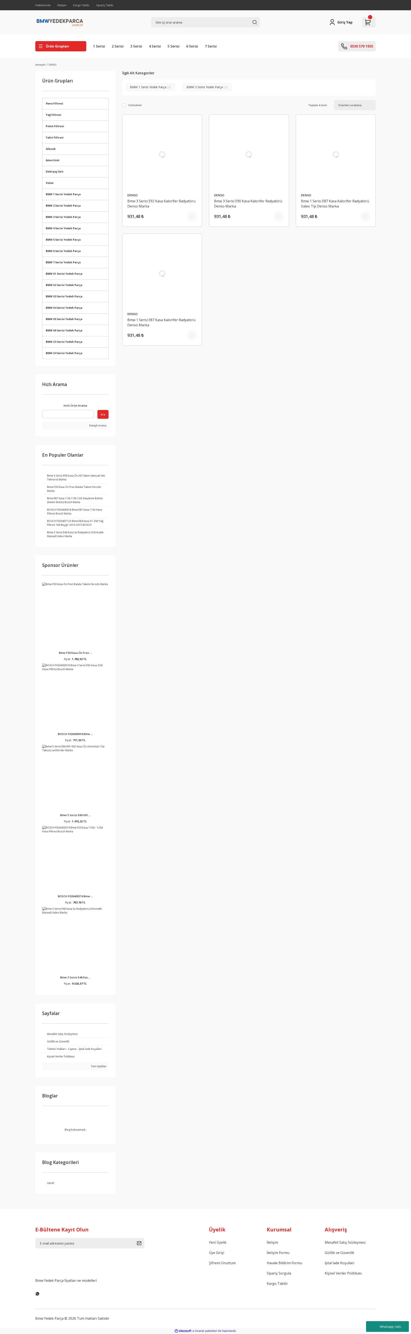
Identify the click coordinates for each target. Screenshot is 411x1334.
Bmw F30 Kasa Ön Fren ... (75, 653)
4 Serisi (155, 46)
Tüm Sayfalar (98, 1066)
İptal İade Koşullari (339, 1263)
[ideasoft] (183, 1331)
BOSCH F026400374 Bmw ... (75, 896)
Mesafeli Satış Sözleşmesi (345, 1242)
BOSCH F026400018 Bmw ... (75, 734)
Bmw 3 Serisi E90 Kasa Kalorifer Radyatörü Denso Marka (248, 204)
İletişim (61, 5)
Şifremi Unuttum (222, 1263)
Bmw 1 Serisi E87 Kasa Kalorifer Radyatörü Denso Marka (161, 322)
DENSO (53, 64)
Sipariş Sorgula (279, 1273)
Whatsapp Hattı (390, 1327)
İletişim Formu (278, 1252)
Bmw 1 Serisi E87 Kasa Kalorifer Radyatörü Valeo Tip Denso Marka (335, 204)
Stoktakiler (135, 105)
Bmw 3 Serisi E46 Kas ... (75, 977)
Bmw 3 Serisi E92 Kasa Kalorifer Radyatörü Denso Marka (161, 204)
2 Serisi (118, 46)
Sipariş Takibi (104, 5)
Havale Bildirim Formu (284, 1263)
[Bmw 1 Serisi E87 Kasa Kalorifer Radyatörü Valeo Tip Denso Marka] (336, 154)
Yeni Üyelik (217, 1242)
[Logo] (60, 22)
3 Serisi (136, 46)
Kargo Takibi (81, 5)
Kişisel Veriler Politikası (343, 1273)
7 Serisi (211, 46)
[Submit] (140, 1243)
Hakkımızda (43, 5)
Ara (103, 414)
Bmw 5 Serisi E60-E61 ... (75, 815)
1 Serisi (99, 46)
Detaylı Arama (97, 425)
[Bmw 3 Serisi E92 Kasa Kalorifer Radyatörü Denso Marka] (162, 154)
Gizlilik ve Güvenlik (339, 1252)
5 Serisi (173, 46)
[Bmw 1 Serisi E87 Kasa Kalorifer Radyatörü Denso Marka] (162, 274)
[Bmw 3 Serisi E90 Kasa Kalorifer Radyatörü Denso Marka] (249, 154)
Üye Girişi (216, 1252)
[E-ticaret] (204, 1331)
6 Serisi (192, 46)
